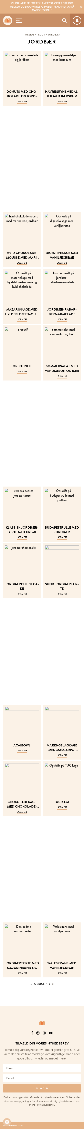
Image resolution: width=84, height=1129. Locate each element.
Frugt (41, 34)
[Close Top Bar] (81, 7)
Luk (78, 1033)
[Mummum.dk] (42, 1023)
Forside (29, 34)
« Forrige (38, 984)
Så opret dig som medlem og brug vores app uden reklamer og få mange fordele (42, 7)
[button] (7, 1122)
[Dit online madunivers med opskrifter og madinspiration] (7, 20)
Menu (19, 20)
